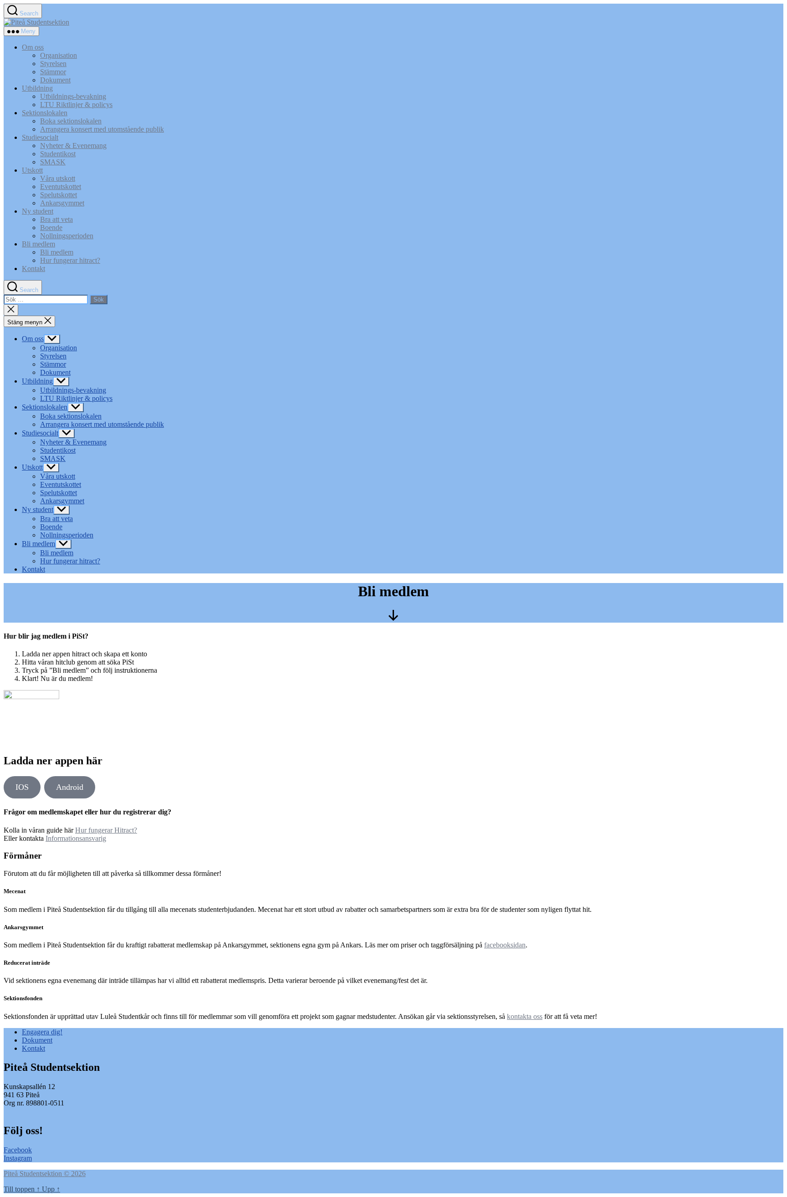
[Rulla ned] (393, 618)
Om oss (33, 47)
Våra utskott (57, 178)
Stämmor (53, 72)
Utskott (32, 170)
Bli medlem (38, 244)
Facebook (18, 1150)
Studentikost (58, 154)
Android (69, 787)
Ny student (37, 211)
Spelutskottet (58, 195)
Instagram (18, 1158)
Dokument (55, 80)
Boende (51, 227)
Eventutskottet (60, 186)
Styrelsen (53, 63)
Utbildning (37, 88)
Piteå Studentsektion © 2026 (45, 1173)
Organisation (58, 55)
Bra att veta (56, 219)
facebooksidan (505, 945)
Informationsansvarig (76, 838)
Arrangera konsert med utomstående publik (102, 129)
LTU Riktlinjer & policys (76, 104)
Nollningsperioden (66, 236)
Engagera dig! (42, 1032)
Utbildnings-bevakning (73, 96)
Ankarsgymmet (62, 203)
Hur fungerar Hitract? (106, 830)
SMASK (53, 162)
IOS (22, 787)
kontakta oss (524, 1016)
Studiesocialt (40, 137)
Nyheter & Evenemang (73, 145)
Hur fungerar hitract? (70, 260)
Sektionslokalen (44, 113)
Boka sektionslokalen (71, 121)
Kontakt (33, 268)
